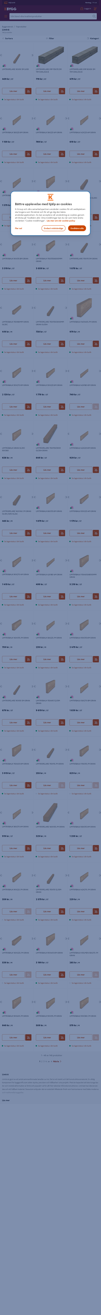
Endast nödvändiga (53, 228)
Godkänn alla (77, 228)
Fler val (18, 228)
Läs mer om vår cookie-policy (61, 221)
